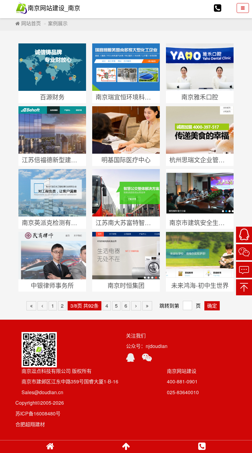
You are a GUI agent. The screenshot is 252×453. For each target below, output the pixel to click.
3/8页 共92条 (84, 305)
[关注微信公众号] (244, 252)
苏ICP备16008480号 (38, 413)
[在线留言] (244, 270)
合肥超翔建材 (30, 424)
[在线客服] (244, 235)
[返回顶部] (244, 287)
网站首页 (30, 23)
